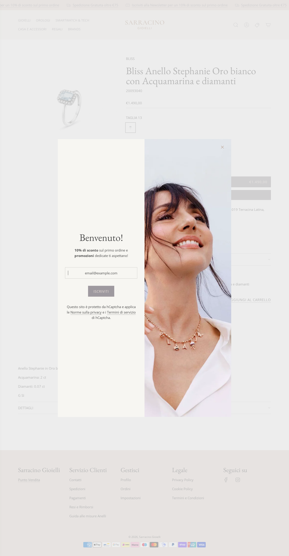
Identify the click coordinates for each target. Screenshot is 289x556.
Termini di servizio (121, 312)
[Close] (222, 147)
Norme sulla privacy (86, 312)
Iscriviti (101, 291)
